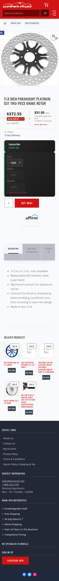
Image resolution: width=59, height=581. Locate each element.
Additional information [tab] (31, 250)
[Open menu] (54, 13)
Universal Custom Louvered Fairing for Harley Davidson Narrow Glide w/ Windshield (46, 367)
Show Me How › (41, 124)
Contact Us (9, 443)
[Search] (45, 13)
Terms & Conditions (14, 459)
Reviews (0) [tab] (48, 250)
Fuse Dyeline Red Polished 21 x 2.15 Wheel (28, 364)
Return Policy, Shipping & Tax (19, 464)
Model (11, 181)
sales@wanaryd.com (13, 481)
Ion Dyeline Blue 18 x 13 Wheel (11, 363)
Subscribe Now (15, 560)
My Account (9, 448)
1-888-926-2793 (10, 484)
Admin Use (15, 23)
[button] (54, 36)
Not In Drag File (32, 23)
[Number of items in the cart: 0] (46, 5)
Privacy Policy (10, 454)
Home (5, 23)
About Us (8, 438)
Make (10, 168)
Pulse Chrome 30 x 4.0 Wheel (11, 402)
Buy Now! (27, 203)
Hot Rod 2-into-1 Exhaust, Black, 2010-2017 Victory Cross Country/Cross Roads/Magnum (28, 401)
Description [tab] (13, 248)
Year (10, 156)
